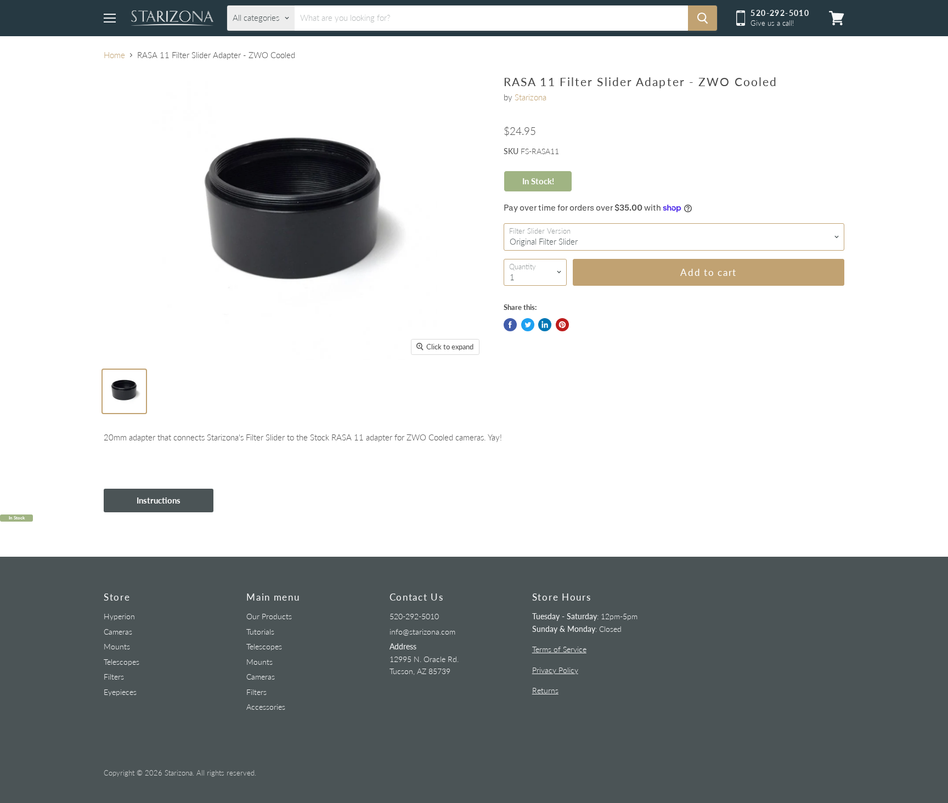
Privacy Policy (555, 670)
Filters (114, 676)
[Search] (702, 18)
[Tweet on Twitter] (527, 324)
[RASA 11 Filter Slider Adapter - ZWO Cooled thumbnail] (124, 391)
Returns (545, 690)
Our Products (269, 616)
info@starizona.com (422, 631)
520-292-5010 (414, 616)
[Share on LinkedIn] (544, 324)
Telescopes (121, 661)
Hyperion (119, 616)
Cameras (118, 631)
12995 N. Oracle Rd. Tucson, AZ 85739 (424, 659)
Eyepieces (120, 692)
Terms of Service (559, 649)
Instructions (158, 500)
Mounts (117, 646)
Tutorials (260, 631)
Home (114, 55)
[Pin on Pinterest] (562, 324)
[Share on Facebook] (510, 324)
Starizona (530, 97)
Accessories (265, 706)
